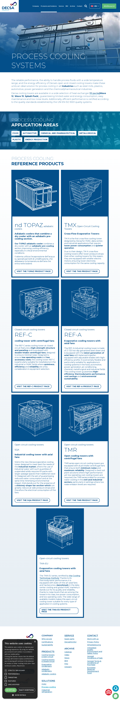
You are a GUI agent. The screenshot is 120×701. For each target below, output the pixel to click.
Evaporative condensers (47, 665)
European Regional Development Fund (93, 670)
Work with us (93, 639)
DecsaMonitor (70, 642)
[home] (9, 6)
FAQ (66, 664)
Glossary (68, 667)
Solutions (48, 681)
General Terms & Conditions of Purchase (94, 663)
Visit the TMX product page (82, 271)
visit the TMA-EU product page (56, 611)
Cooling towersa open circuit (48, 656)
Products (48, 652)
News (66, 658)
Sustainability (47, 645)
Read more (21, 666)
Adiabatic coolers (49, 674)
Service (69, 636)
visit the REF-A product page (82, 386)
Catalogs (68, 652)
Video (66, 655)
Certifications (47, 642)
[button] (94, 6)
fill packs (94, 93)
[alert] (20, 669)
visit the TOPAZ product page (34, 271)
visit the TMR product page (82, 500)
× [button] (35, 642)
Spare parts (69, 639)
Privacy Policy (93, 642)
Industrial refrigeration (47, 691)
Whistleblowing (94, 645)
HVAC (44, 684)
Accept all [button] (10, 690)
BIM (66, 661)
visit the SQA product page (32, 500)
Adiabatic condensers (47, 670)
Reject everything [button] (26, 690)
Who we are (47, 639)
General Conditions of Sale (95, 657)
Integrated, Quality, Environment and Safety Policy (94, 650)
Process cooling (49, 687)
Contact (92, 636)
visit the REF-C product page (33, 386)
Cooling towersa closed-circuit (48, 661)
